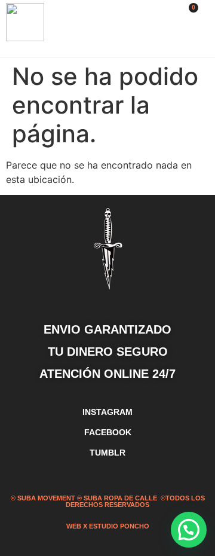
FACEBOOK (107, 432)
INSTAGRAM (107, 412)
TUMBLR (107, 452)
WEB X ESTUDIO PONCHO (107, 526)
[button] (162, 29)
